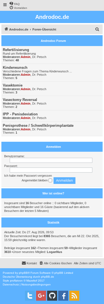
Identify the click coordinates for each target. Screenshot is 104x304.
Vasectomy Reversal (20, 100)
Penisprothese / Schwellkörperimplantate (38, 125)
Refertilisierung (16, 50)
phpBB (23, 272)
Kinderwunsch (15, 67)
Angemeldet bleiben (35, 180)
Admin (26, 57)
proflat (14, 280)
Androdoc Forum (53, 40)
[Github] (52, 296)
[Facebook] (63, 296)
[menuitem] (14, 3)
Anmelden (53, 146)
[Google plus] (41, 296)
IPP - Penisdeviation (20, 114)
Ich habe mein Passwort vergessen (28, 175)
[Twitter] (30, 296)
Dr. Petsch (39, 57)
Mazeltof (31, 280)
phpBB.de (47, 276)
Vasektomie (12, 85)
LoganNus (54, 252)
